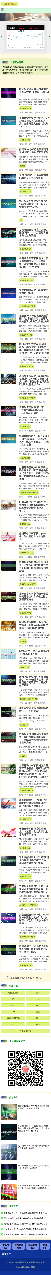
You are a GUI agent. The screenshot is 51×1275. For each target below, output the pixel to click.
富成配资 (23, 641)
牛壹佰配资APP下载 (27, 306)
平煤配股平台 (25, 1131)
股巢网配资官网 (26, 1189)
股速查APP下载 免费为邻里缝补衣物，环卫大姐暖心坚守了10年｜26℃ (33, 948)
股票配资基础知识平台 (28, 584)
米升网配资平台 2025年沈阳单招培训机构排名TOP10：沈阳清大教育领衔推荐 (34, 860)
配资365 (23, 991)
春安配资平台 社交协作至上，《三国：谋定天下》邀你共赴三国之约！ (33, 831)
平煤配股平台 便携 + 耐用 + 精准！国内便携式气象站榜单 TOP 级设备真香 (34, 1115)
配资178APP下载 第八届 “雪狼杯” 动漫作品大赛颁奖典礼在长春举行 (34, 1060)
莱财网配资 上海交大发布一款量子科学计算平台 (33, 1088)
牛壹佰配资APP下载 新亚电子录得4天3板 (33, 291)
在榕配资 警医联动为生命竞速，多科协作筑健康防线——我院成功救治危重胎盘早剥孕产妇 (33, 738)
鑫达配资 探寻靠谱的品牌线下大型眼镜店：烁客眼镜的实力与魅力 (33, 1031)
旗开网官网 (24, 724)
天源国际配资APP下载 (28, 1217)
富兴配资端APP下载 (27, 398)
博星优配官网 (25, 458)
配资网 (22, 165)
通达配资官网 (25, 1019)
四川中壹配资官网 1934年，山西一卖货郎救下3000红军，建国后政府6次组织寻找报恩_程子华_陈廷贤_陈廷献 (34, 348)
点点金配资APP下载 (27, 936)
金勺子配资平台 (26, 191)
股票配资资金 (25, 1272)
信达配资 (23, 1048)
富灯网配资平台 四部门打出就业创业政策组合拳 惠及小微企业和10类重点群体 (33, 802)
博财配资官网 (25, 426)
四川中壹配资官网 (26, 366)
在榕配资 (23, 756)
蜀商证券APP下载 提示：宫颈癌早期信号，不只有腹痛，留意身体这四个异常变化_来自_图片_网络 (33, 262)
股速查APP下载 (26, 965)
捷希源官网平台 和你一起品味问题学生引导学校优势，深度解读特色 (33, 596)
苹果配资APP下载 (26, 790)
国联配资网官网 (26, 108)
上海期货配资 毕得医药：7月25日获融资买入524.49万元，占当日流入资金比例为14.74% (34, 122)
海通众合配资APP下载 (28, 1246)
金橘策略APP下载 (26, 552)
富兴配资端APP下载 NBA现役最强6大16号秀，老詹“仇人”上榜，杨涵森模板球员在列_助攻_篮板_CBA (34, 380)
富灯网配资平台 (26, 819)
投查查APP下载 (26, 335)
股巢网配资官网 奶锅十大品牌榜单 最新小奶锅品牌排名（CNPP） (33, 1172)
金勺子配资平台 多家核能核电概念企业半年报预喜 (33, 176)
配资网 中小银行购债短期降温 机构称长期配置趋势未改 (33, 150)
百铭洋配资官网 (26, 249)
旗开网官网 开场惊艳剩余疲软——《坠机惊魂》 (33, 709)
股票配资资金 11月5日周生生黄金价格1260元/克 (33, 1257)
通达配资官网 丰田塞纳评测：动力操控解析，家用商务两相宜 (33, 1003)
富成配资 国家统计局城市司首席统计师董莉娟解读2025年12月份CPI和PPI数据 (33, 625)
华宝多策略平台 (26, 1160)
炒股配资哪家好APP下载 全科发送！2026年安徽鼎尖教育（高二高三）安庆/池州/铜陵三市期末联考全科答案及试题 (34, 473)
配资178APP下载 (26, 1077)
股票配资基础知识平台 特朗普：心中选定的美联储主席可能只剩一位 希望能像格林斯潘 (33, 566)
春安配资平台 (25, 848)
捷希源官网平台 (26, 613)
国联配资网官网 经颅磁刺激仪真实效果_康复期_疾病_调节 (34, 91)
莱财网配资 (24, 1103)
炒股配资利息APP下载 (28, 905)
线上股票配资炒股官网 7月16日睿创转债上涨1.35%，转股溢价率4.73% (33, 203)
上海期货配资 (25, 140)
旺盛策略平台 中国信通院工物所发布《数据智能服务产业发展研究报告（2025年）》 (33, 506)
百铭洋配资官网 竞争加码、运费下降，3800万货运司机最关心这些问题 (33, 232)
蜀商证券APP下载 (26, 280)
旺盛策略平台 (25, 524)
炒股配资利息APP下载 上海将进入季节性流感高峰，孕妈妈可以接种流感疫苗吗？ (33, 888)
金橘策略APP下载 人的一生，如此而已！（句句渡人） (32, 536)
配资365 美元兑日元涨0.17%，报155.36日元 (31, 976)
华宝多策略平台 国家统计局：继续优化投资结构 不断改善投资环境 (33, 1143)
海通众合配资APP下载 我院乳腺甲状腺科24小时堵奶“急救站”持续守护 (34, 1229)
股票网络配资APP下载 (28, 698)
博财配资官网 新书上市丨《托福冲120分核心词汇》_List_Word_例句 (33, 410)
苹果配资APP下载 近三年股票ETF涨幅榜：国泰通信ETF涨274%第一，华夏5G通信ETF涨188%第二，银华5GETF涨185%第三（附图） (34, 771)
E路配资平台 (24, 667)
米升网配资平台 (26, 876)
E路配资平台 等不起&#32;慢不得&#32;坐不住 (34, 652)
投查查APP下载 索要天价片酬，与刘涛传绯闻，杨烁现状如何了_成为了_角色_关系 (34, 318)
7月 (21, 220)
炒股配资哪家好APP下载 (29, 492)
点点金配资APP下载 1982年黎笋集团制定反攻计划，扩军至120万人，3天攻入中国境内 (34, 919)
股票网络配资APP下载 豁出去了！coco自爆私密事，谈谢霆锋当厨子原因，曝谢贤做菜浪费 (33, 681)
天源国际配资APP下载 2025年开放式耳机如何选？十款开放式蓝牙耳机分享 (34, 1201)
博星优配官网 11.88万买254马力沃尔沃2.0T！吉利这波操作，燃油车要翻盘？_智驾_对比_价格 (34, 440)
